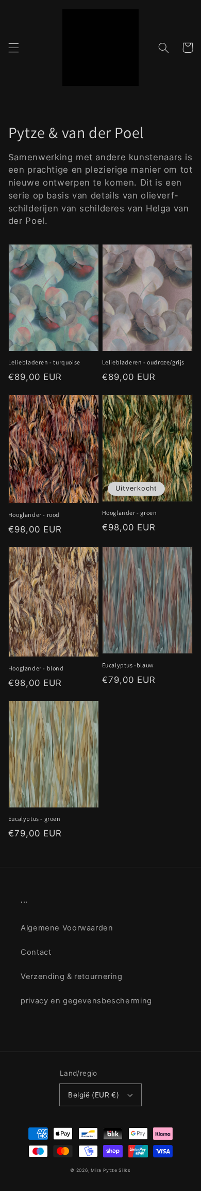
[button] (13, 47)
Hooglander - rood (34, 514)
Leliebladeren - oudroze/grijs (143, 362)
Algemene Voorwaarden (67, 928)
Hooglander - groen (129, 512)
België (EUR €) (93, 1095)
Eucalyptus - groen (34, 818)
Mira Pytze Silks (111, 1170)
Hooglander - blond (36, 668)
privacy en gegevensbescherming (86, 1000)
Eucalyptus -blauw (128, 665)
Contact (36, 952)
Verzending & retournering (72, 976)
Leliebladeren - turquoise (44, 362)
